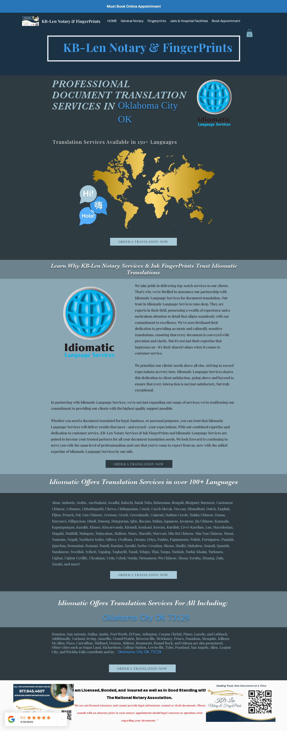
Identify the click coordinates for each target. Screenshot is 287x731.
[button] (249, 33)
